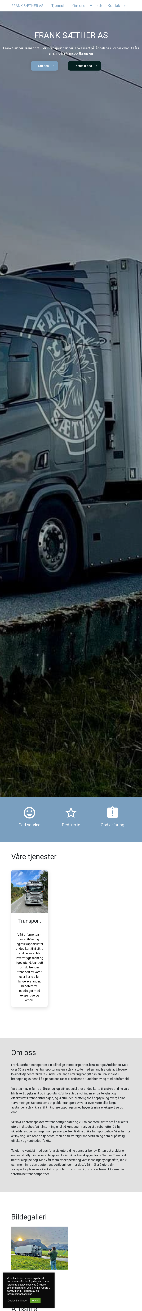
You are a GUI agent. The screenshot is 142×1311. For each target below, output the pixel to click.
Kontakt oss (84, 66)
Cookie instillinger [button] (18, 1300)
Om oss (43, 66)
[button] (64, 1250)
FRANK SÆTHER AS (27, 6)
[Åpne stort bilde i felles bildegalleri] (39, 1248)
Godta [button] (35, 1300)
